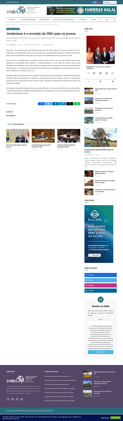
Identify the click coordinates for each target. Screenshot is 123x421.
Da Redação (12, 45)
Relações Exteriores (28, 19)
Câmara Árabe (44, 19)
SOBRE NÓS (10, 372)
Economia (11, 19)
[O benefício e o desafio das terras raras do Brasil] (88, 192)
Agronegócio (89, 146)
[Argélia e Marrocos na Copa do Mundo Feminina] (88, 173)
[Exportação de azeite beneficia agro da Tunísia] (100, 137)
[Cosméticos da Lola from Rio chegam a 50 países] (88, 120)
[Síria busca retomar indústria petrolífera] (88, 110)
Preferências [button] (105, 417)
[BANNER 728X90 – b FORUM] (82, 14)
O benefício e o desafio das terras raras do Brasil (105, 190)
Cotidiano (82, 19)
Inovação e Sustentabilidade (63, 19)
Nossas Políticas (11, 410)
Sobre (93, 19)
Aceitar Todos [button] (115, 417)
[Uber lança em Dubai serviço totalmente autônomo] (88, 100)
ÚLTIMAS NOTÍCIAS (12, 2)
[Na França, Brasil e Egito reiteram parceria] (17, 136)
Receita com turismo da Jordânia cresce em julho (105, 181)
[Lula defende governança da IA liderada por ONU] (43, 136)
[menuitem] (100, 20)
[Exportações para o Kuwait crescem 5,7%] (88, 91)
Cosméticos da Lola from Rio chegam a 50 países (104, 119)
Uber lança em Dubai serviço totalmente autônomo (103, 99)
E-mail (100, 319)
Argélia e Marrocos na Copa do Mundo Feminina (104, 172)
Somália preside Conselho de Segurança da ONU (66, 146)
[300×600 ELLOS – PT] (100, 234)
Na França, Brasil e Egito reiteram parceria (16, 146)
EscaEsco (50, 410)
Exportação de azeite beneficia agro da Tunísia (98, 151)
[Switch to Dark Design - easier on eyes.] (114, 19)
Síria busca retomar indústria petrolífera (33, 2)
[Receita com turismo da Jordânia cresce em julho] (88, 182)
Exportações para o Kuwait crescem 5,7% (106, 90)
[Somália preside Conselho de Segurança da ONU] (68, 136)
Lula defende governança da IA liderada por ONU (41, 146)
